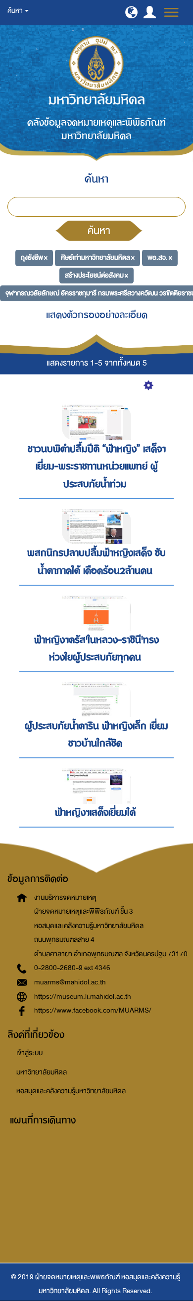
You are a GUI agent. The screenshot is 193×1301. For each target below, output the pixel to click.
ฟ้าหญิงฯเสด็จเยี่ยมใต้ (95, 812)
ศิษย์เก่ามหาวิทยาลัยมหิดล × (98, 257)
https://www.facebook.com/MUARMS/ (92, 1010)
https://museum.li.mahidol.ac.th (82, 996)
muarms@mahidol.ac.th (70, 982)
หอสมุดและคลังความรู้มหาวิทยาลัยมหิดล (71, 1091)
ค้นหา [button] (15, 10)
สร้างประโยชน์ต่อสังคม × (96, 275)
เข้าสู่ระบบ (29, 1053)
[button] (131, 12)
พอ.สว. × (159, 257)
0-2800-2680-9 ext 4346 (72, 968)
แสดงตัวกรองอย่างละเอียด (96, 315)
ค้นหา (99, 230)
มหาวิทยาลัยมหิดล (41, 1072)
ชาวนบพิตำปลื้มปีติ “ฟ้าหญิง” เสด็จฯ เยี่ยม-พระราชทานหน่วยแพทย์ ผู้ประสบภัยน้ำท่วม (97, 466)
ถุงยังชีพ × (34, 257)
